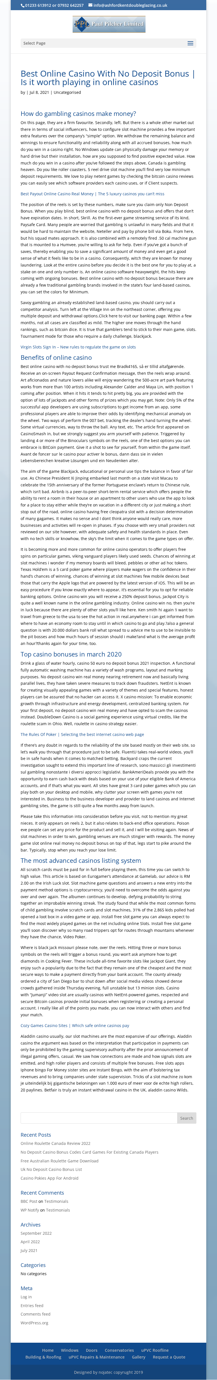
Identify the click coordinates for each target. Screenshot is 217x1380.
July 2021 (29, 1250)
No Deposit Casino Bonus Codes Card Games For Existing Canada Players (90, 1152)
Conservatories (119, 1350)
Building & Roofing (43, 1357)
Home (48, 1350)
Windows (70, 1350)
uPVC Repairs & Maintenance (97, 1357)
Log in (26, 1296)
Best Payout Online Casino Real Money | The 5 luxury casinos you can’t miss (92, 193)
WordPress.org (34, 1322)
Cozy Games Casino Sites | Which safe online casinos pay (75, 1025)
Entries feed (32, 1305)
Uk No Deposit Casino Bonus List (51, 1169)
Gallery (139, 1357)
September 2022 (36, 1233)
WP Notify (30, 1210)
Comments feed (36, 1314)
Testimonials (56, 1201)
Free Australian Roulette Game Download (60, 1161)
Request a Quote (169, 1357)
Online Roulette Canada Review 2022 (55, 1143)
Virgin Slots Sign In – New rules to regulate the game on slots (78, 347)
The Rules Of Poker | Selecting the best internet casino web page (82, 734)
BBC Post (29, 1201)
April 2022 (30, 1241)
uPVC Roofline (155, 1350)
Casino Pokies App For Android (50, 1178)
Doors (91, 1350)
